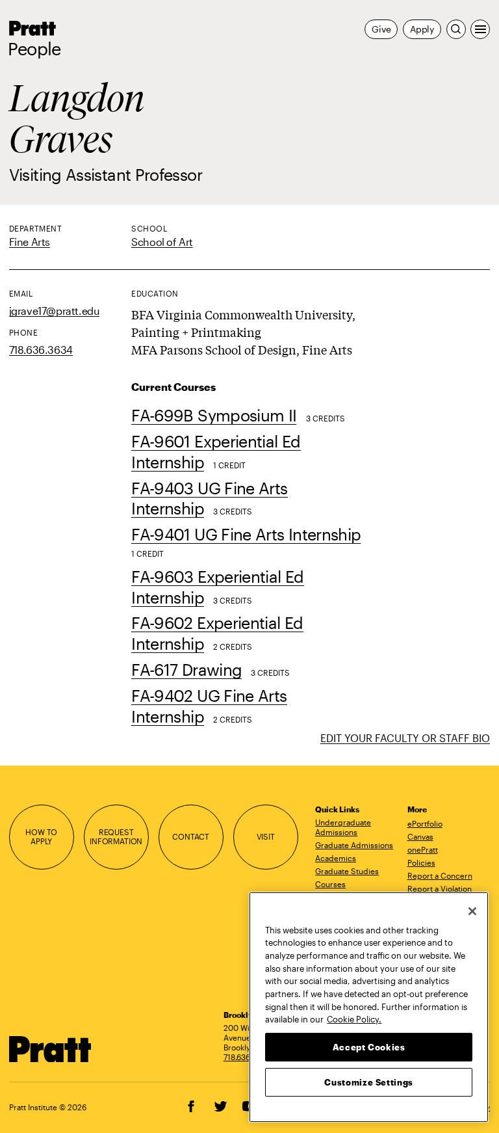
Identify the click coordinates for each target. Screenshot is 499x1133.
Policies (421, 862)
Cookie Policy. (354, 1019)
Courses (330, 883)
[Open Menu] (480, 29)
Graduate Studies (347, 870)
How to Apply (41, 837)
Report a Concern (439, 875)
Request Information (116, 837)
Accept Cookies (369, 1047)
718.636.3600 (248, 1056)
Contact (190, 837)
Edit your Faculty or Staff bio (405, 738)
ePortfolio (424, 823)
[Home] (50, 1049)
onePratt (422, 849)
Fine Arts (29, 241)
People (34, 49)
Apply (422, 28)
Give (381, 28)
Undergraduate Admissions (343, 827)
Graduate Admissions (354, 844)
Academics (335, 857)
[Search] (456, 29)
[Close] (472, 911)
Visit (266, 837)
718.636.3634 (41, 349)
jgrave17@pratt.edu (54, 310)
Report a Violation (439, 888)
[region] (369, 1007)
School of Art (162, 241)
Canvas (420, 836)
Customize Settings (368, 1082)
